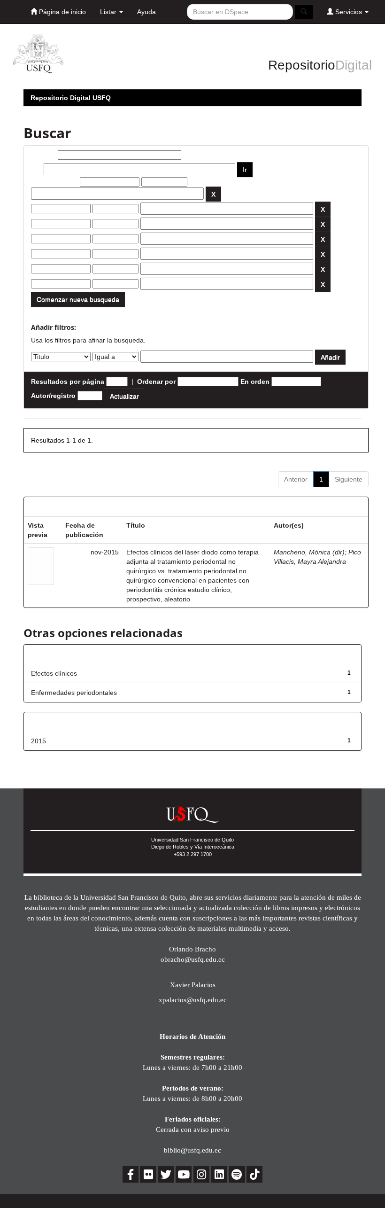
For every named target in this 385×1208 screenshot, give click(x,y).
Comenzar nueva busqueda (78, 299)
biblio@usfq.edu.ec (192, 1150)
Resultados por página (67, 381)
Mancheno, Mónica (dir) (309, 552)
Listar (109, 12)
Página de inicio (61, 12)
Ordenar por (156, 381)
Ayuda (146, 12)
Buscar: (43, 155)
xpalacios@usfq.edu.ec (193, 1000)
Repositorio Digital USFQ (71, 97)
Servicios (348, 12)
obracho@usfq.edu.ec (193, 959)
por (36, 169)
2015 (38, 741)
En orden (255, 381)
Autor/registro (53, 395)
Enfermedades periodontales (74, 692)
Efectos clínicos (54, 673)
